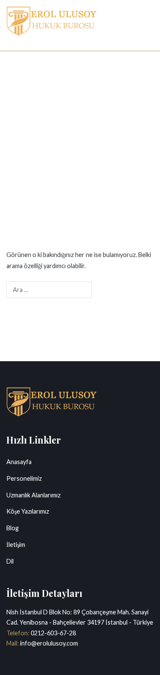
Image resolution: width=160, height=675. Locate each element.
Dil (10, 561)
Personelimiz (24, 478)
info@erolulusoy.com (48, 643)
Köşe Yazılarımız (27, 511)
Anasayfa (19, 461)
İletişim (15, 544)
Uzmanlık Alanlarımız (33, 495)
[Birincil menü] (144, 25)
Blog (12, 528)
